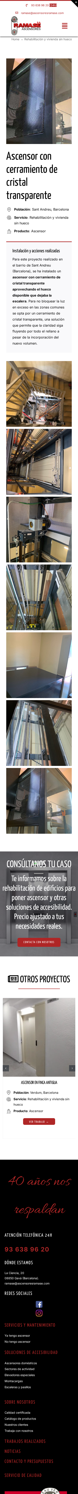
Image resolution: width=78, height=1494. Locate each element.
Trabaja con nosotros (19, 1430)
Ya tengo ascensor (17, 1335)
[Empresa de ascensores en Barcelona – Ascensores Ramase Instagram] (39, 1311)
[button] (6, 1068)
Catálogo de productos (20, 1418)
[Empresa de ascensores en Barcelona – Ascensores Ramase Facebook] (39, 1303)
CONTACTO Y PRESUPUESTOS (29, 1461)
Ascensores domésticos (21, 1363)
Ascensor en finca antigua (39, 1083)
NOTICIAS (13, 1451)
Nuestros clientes (16, 1424)
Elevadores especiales (20, 1375)
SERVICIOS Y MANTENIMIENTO (30, 1325)
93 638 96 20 (40, 5)
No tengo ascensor (17, 1341)
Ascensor (38, 231)
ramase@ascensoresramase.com (42, 13)
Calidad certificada (17, 1412)
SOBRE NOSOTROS (20, 1402)
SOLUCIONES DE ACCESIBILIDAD (31, 1352)
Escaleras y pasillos (18, 1387)
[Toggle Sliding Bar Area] (74, 4)
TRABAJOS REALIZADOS (25, 1441)
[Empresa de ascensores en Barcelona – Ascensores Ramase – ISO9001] (36, 1489)
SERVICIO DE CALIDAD (23, 1475)
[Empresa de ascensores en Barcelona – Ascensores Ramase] (26, 18)
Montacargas (14, 1381)
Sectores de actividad (20, 1369)
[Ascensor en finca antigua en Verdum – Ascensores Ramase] (39, 1000)
